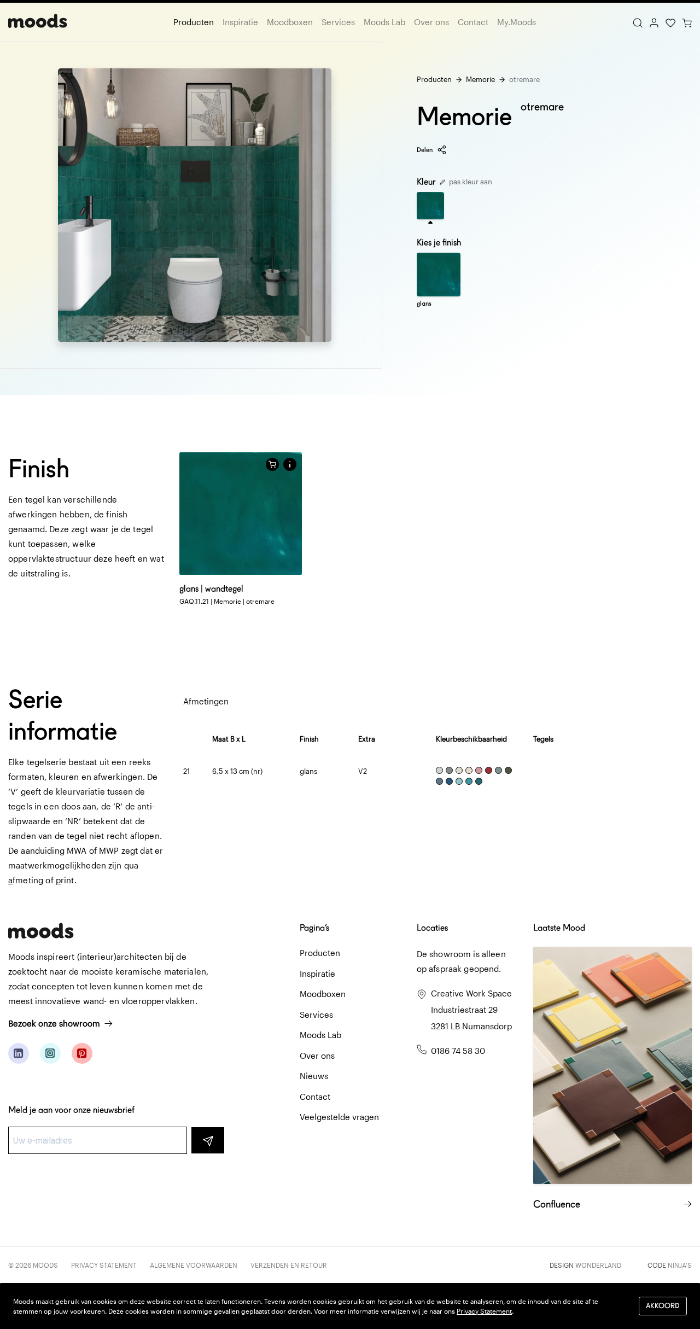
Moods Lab (384, 22)
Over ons (431, 22)
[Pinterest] (82, 1053)
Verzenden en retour (288, 1265)
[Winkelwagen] (687, 22)
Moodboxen (290, 22)
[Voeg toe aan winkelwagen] (272, 464)
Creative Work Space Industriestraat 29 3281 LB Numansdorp (471, 1009)
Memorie (480, 79)
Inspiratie (240, 22)
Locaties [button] (432, 928)
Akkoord (663, 1306)
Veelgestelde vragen (339, 1117)
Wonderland (598, 1265)
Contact (473, 22)
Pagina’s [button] (314, 928)
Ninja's (680, 1265)
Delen (425, 149)
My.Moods (516, 22)
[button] (289, 464)
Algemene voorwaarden (193, 1265)
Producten (193, 22)
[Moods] (37, 22)
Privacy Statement (104, 1265)
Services (338, 22)
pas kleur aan (469, 181)
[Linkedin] (18, 1053)
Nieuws (314, 1076)
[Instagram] (50, 1053)
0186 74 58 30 (458, 1051)
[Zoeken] (638, 22)
